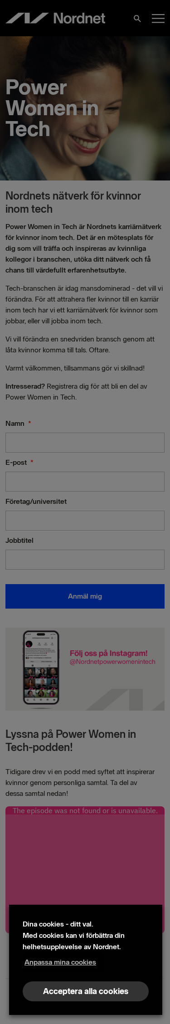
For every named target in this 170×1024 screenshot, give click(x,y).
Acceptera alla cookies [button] (85, 991)
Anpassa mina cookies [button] (60, 962)
